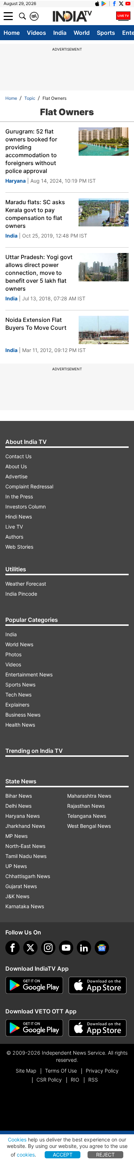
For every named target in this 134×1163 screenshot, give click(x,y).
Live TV (14, 527)
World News (19, 644)
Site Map (26, 1071)
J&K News (17, 896)
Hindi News (18, 516)
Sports (106, 32)
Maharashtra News (89, 796)
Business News (22, 715)
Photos (13, 654)
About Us (16, 466)
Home (12, 32)
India (59, 32)
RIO (75, 1080)
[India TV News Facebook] (114, 3)
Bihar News (18, 796)
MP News (16, 836)
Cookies (17, 1139)
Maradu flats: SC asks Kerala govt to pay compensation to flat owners (35, 213)
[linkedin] (84, 948)
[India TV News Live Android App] (34, 985)
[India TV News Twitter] (121, 3)
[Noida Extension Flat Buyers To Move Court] (104, 330)
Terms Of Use (61, 1071)
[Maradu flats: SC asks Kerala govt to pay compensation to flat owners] (104, 212)
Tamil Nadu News (25, 856)
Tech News (18, 694)
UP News (16, 866)
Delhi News (18, 806)
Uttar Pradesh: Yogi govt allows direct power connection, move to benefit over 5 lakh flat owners (39, 272)
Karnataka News (24, 906)
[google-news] (102, 948)
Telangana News (86, 816)
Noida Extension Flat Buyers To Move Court (35, 323)
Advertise (16, 476)
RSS (93, 1080)
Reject (105, 1155)
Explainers (17, 705)
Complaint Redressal (29, 486)
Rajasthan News (86, 806)
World (82, 32)
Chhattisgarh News (27, 876)
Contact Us (18, 456)
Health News (20, 725)
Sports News (20, 684)
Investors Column (25, 506)
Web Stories (19, 547)
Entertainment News (29, 674)
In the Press (19, 496)
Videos (36, 32)
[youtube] (66, 948)
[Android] (103, 3)
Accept (63, 1155)
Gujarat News (21, 886)
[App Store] (97, 985)
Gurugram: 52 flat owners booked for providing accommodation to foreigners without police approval (31, 151)
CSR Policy (49, 1080)
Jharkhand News (25, 826)
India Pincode (21, 594)
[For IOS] (97, 1028)
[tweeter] (30, 948)
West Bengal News (89, 826)
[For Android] (34, 1028)
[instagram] (48, 948)
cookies (26, 1155)
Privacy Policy (102, 1071)
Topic (29, 98)
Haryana (15, 181)
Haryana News (22, 816)
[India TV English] (72, 16)
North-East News (25, 846)
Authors (14, 537)
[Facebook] (12, 948)
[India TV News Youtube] (127, 3)
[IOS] (97, 3)
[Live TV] (123, 16)
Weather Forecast (25, 584)
